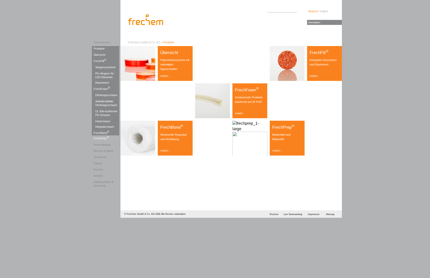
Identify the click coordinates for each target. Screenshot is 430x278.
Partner (98, 163)
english (324, 11)
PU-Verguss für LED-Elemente (104, 75)
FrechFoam (102, 88)
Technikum (100, 157)
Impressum (314, 214)
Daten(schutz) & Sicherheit (103, 183)
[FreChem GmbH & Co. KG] (146, 19)
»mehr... (165, 75)
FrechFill (100, 60)
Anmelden (314, 22)
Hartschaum (102, 121)
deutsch (313, 11)
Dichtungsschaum (106, 95)
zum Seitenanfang (292, 214)
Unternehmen (102, 42)
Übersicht (99, 54)
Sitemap (330, 214)
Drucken (274, 214)
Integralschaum (104, 126)
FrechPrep (101, 138)
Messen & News (103, 150)
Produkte (99, 48)
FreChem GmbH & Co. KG (144, 42)
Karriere (98, 169)
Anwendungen (102, 144)
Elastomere (102, 82)
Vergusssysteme (105, 67)
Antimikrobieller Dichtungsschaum (106, 103)
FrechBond (101, 132)
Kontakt (98, 175)
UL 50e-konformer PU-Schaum (106, 113)
